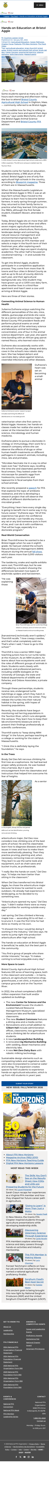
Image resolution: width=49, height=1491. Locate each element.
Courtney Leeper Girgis (13, 38)
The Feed (14, 16)
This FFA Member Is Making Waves (36, 1256)
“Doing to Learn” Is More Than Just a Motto (35, 1208)
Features (17, 44)
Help (20, 1449)
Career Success (11, 52)
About (20, 1154)
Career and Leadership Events (35, 1330)
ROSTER (28, 1452)
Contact (14, 1449)
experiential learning (27, 52)
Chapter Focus (7, 44)
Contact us (41, 1421)
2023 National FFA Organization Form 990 (13, 1367)
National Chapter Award (33, 1344)
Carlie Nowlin (41, 1239)
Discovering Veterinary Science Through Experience (36, 1233)
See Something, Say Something (24, 1447)
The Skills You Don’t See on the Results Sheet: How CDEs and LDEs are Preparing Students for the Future (26, 1181)
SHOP (21, 1452)
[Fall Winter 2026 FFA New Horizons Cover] (24, 1092)
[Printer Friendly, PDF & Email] (7, 13)
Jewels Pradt (41, 1214)
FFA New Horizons (29, 44)
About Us (7, 1327)
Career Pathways (37, 42)
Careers (26, 1449)
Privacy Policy (34, 1444)
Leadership (8, 1330)
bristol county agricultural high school (22, 50)
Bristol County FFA (31, 121)
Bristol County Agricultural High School (19, 101)
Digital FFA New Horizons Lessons (24, 1163)
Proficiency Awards (34, 1336)
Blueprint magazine (27, 182)
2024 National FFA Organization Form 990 (13, 1379)
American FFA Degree (35, 1349)
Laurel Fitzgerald (24, 1190)
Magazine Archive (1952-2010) (22, 1157)
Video (3, 46)
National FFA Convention (8, 1405)
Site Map (33, 1449)
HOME (40, 1449)
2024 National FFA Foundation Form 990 (12, 1386)
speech (33, 488)
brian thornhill (31, 48)
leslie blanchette (16, 54)
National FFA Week (11, 1410)
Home (6, 16)
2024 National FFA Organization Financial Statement (12, 1350)
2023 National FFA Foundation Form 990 (12, 1373)
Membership (8, 1334)
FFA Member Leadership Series (10, 1415)
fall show (37, 551)
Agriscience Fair (32, 1339)
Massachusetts (30, 54)
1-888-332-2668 (40, 1418)
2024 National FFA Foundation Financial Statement (12, 1359)
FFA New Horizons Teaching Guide (25, 1160)
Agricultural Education (20, 42)
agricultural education (15, 48)
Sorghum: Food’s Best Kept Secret (34, 1280)
